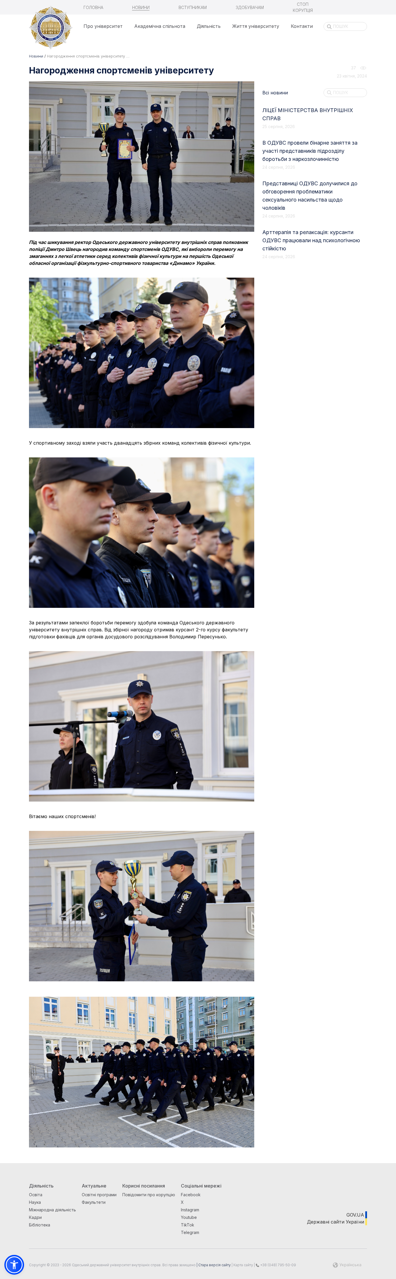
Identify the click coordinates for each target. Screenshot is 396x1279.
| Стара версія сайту (213, 1265)
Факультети (94, 1202)
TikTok (187, 1224)
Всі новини (275, 93)
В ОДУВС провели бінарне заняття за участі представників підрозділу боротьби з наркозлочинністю (309, 151)
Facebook (191, 1194)
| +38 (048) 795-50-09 (274, 1265)
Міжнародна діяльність (52, 1209)
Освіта (35, 1194)
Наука (35, 1202)
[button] (14, 1264)
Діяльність (209, 26)
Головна (93, 7)
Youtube (189, 1217)
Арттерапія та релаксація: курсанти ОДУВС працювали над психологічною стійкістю (311, 240)
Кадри (35, 1217)
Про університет (103, 26)
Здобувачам (250, 7)
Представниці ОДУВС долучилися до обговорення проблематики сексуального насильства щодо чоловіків (309, 195)
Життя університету (255, 26)
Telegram (190, 1232)
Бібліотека (39, 1224)
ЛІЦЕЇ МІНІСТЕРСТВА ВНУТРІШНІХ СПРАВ (307, 114)
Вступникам (193, 7)
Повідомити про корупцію (148, 1194)
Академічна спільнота (159, 26)
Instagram (190, 1209)
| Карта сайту (242, 1265)
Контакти (302, 26)
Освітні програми (99, 1194)
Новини (141, 7)
